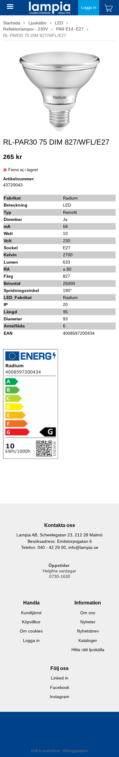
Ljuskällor (37, 22)
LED (59, 22)
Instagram (59, 696)
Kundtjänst (31, 612)
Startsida (11, 22)
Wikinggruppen (75, 751)
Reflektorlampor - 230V (25, 29)
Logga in (88, 7)
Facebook (59, 687)
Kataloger (87, 640)
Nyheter (88, 621)
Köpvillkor (31, 621)
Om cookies (31, 631)
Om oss (87, 612)
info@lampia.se (83, 547)
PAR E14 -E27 (70, 29)
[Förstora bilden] (59, 90)
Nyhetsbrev (88, 631)
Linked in (59, 678)
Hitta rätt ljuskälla (87, 649)
